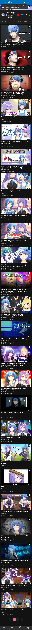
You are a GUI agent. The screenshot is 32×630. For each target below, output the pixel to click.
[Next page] (22, 619)
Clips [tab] (11, 21)
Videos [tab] (3, 21)
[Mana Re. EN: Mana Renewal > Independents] (3, 14)
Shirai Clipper (4, 145)
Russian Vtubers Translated (8, 46)
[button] (9, 2)
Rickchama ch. (5, 439)
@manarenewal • (10, 14)
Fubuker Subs (5, 169)
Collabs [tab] (27, 21)
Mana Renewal (10, 12)
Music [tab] (19, 21)
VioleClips (4, 119)
